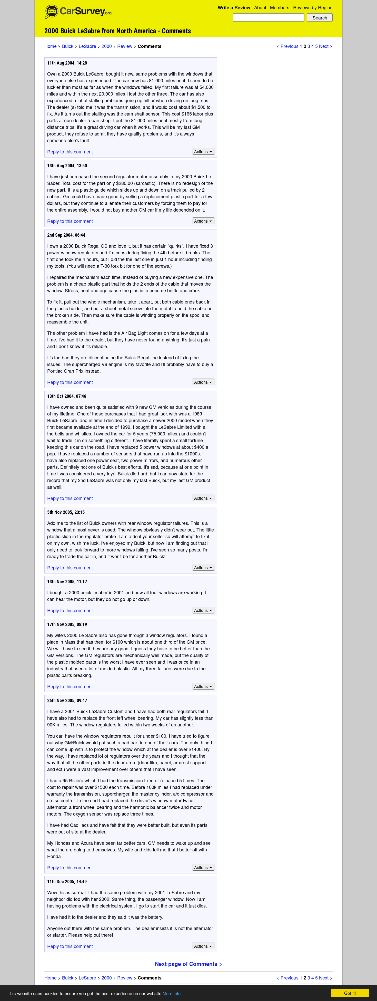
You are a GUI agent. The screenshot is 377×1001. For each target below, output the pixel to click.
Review (124, 46)
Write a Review (234, 7)
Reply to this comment (70, 151)
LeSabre (87, 46)
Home (50, 46)
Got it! (350, 993)
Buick (67, 46)
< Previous (287, 46)
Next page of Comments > (188, 963)
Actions (201, 151)
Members (279, 7)
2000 (107, 46)
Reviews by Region (313, 7)
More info (172, 993)
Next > (326, 46)
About (260, 7)
